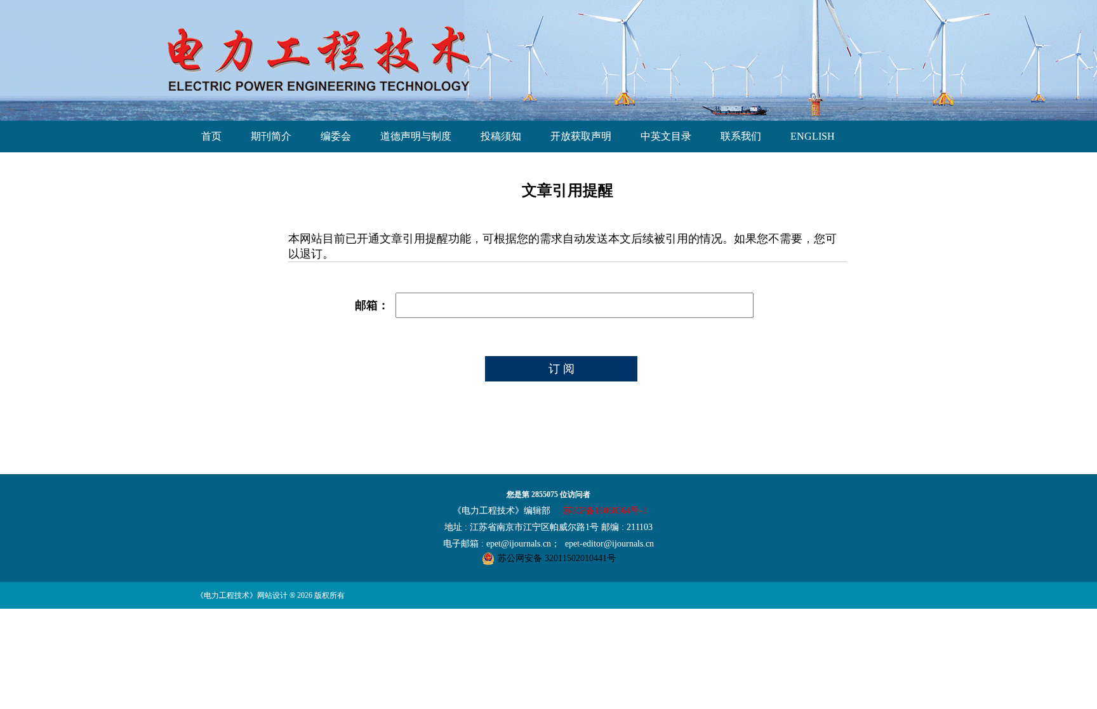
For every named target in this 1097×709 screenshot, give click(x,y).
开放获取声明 (580, 136)
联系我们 (741, 136)
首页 (211, 136)
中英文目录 (666, 136)
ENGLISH (812, 136)
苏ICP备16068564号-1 (605, 510)
